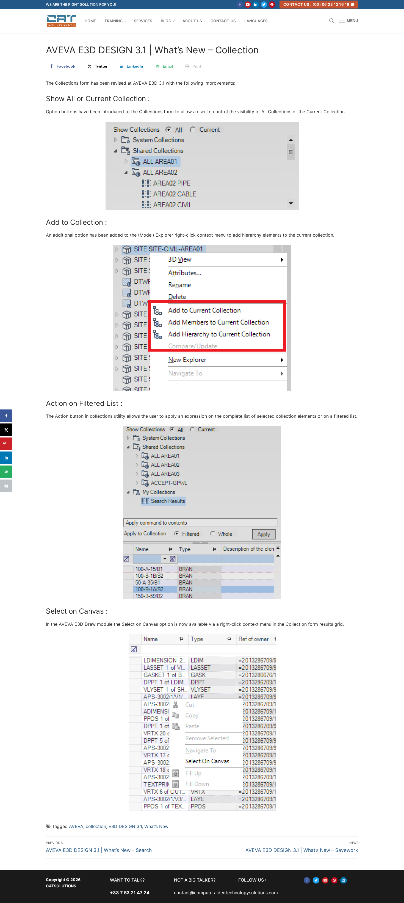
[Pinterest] (272, 4)
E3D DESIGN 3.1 (125, 826)
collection (96, 826)
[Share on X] (6, 429)
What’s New (156, 826)
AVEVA (76, 826)
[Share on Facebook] (6, 415)
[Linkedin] (256, 4)
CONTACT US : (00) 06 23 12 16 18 (316, 4)
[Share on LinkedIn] (6, 458)
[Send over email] (6, 472)
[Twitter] (264, 4)
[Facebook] (239, 4)
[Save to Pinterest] (6, 443)
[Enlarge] (289, 131)
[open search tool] (331, 20)
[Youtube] (248, 4)
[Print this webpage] (6, 486)
